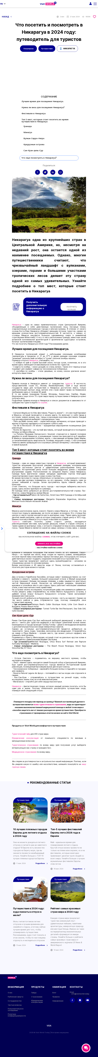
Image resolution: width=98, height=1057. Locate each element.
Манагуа (27, 132)
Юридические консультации (37, 1001)
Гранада (27, 126)
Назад (5, 17)
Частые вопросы (15, 1005)
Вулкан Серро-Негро (33, 139)
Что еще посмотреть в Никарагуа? (39, 158)
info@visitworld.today (80, 994)
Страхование (36, 997)
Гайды (33, 993)
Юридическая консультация (25, 738)
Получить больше (72, 308)
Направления (57, 1001)
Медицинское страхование (24, 752)
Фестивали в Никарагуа (34, 114)
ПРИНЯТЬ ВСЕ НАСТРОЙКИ (49, 544)
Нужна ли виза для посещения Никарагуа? (43, 108)
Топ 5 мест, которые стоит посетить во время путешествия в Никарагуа (45, 121)
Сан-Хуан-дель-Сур (33, 151)
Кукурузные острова (33, 145)
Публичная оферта (15, 997)
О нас (10, 993)
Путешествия (47, 49)
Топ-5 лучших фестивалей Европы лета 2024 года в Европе (66, 832)
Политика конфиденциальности (17, 1015)
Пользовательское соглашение (15, 1009)
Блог (54, 993)
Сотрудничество (15, 1001)
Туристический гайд (21, 734)
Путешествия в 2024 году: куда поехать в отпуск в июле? (28, 912)
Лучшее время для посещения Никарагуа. (43, 102)
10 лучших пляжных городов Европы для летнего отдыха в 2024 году (30, 832)
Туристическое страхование (25, 745)
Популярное (28, 49)
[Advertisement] (49, 76)
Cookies (46, 537)
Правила (56, 997)
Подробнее (40, 863)
